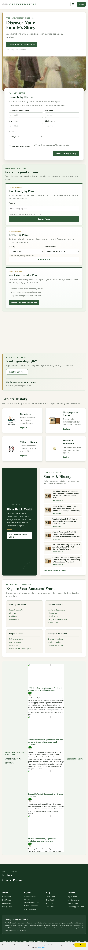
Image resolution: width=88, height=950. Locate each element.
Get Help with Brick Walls (18, 535)
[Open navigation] (72, 4)
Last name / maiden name (19, 110)
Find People (6, 896)
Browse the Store (75, 759)
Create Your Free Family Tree (24, 302)
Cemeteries (13, 645)
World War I (13, 616)
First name (49, 110)
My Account (72, 896)
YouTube (77, 942)
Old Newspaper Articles (30, 897)
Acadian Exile (53, 622)
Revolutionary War (16, 610)
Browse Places (44, 259)
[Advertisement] (44, 332)
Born (13, 121)
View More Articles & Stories (55, 570)
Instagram (68, 942)
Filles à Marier (53, 616)
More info (41, 947)
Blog (84, 942)
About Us (49, 903)
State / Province (50, 247)
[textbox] (44, 208)
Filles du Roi (52, 613)
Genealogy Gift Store (76, 907)
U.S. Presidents (15, 642)
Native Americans (16, 639)
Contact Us (50, 907)
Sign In (81, 4)
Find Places (6, 900)
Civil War (12, 613)
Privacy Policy (42, 942)
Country (12, 247)
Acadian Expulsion (55, 642)
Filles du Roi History (55, 645)
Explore (23, 427)
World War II (14, 619)
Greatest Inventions (55, 639)
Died (50, 121)
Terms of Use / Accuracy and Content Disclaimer (18, 942)
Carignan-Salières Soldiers (58, 619)
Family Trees (7, 907)
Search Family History (66, 153)
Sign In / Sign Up (74, 903)
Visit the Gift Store (17, 372)
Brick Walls (50, 900)
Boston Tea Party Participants (20, 648)
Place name (13, 203)
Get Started (50, 896)
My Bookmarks (73, 900)
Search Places (44, 219)
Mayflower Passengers (56, 610)
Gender (11, 132)
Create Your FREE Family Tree (21, 44)
